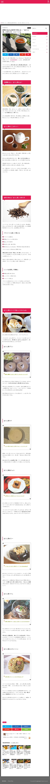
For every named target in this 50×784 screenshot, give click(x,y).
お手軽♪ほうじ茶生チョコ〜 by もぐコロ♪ (14, 495)
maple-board (38, 781)
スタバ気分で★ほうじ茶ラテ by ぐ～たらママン (15, 446)
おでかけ (34, 36)
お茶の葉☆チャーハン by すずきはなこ (13, 676)
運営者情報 (4, 781)
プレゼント (34, 45)
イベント (34, 39)
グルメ (5, 722)
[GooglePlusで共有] (22, 54)
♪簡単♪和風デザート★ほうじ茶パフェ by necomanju (16, 621)
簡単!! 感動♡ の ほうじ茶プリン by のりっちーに (15, 374)
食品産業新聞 (13, 59)
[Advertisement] (25, 13)
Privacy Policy (10, 781)
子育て (33, 52)
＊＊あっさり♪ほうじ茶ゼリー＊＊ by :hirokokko (16, 566)
